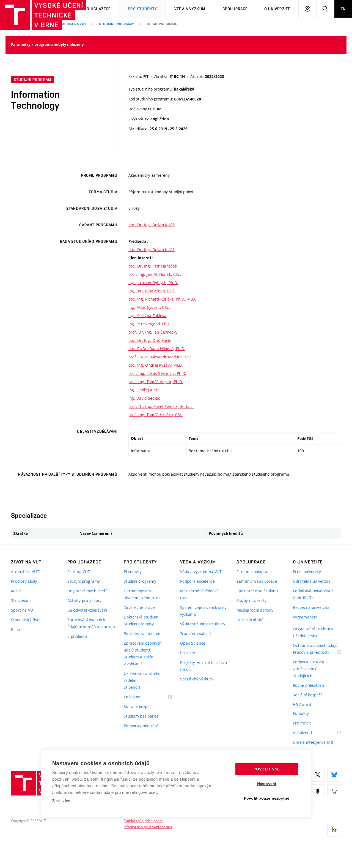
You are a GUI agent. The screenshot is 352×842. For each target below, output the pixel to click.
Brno (15, 629)
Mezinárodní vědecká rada (199, 594)
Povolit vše (267, 769)
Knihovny (139, 697)
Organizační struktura (313, 628)
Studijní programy (116, 24)
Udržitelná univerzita (312, 581)
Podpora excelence (197, 581)
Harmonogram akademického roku (142, 594)
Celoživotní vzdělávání (87, 610)
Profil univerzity (307, 571)
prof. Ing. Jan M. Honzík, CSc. (154, 274)
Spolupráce (235, 9)
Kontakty (301, 713)
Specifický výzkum (196, 679)
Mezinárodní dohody (255, 610)
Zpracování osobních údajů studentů (142, 647)
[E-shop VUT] (334, 791)
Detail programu (162, 24)
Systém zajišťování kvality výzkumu (203, 611)
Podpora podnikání (141, 725)
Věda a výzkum (189, 9)
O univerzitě (277, 9)
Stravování (21, 600)
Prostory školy (24, 581)
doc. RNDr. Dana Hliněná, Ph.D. (156, 348)
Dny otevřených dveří (87, 590)
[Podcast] (317, 791)
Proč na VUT (78, 571)
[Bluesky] (334, 775)
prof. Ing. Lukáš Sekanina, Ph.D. (157, 373)
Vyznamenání (305, 617)
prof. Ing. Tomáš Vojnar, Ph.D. (155, 381)
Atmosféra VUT (25, 571)
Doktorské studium (141, 617)
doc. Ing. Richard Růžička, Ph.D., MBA (162, 299)
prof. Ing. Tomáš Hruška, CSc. (155, 414)
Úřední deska (305, 635)
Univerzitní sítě (250, 619)
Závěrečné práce (139, 607)
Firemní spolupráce (254, 571)
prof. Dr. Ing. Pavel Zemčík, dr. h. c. (161, 406)
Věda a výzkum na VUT (201, 571)
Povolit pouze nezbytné (266, 798)
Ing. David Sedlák (144, 398)
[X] (317, 775)
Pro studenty (142, 9)
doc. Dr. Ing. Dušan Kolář (151, 224)
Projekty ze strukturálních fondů (203, 666)
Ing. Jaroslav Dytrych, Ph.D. (153, 282)
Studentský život (26, 619)
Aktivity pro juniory (84, 600)
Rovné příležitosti (308, 685)
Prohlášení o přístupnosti (143, 820)
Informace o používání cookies (148, 826)
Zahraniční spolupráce (257, 581)
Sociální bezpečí (138, 706)
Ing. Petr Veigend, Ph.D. (150, 323)
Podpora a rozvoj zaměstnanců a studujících (308, 668)
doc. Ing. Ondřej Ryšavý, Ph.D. (155, 365)
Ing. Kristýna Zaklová (147, 315)
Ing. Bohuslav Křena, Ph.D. (152, 290)
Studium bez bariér (141, 716)
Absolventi (309, 733)
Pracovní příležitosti (317, 652)
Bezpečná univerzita (311, 607)
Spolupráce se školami (257, 590)
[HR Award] (334, 829)
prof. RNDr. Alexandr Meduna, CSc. (160, 356)
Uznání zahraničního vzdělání (142, 677)
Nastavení (266, 784)
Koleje (16, 590)
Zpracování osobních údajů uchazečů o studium (91, 623)
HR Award (302, 704)
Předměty (133, 571)
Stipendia (132, 687)
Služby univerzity (252, 600)
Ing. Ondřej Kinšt (143, 390)
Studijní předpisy (139, 623)
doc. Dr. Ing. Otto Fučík (149, 340)
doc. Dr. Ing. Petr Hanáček (152, 266)
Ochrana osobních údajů (315, 645)
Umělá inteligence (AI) (313, 742)
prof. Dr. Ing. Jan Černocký (153, 332)
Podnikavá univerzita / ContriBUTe (313, 594)
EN (343, 9)
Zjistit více (61, 801)
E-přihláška (77, 636)
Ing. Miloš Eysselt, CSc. (149, 307)
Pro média (302, 723)
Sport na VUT (23, 610)
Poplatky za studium (142, 633)
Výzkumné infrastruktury (202, 623)
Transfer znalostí (195, 633)
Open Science (192, 643)
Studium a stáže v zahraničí (138, 660)
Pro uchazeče (96, 9)
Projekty (187, 652)
